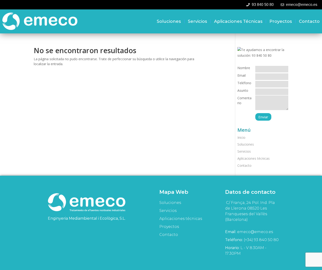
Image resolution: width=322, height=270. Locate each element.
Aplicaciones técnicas (238, 21)
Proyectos (280, 21)
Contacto (309, 21)
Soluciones (169, 21)
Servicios (197, 21)
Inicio (241, 137)
